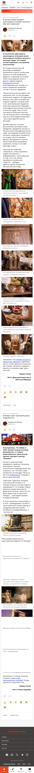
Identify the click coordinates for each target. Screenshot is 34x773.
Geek (18, 764)
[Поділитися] (10, 36)
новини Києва (7, 405)
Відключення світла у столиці (21, 11)
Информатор (8, 83)
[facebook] (7, 755)
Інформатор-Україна (9, 764)
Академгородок (14, 715)
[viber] (27, 755)
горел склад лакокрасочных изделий (13, 679)
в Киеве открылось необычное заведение (17, 360)
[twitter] (17, 755)
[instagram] (12, 755)
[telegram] (22, 755)
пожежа (5, 715)
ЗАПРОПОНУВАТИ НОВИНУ (17, 732)
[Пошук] (27, 2)
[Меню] (31, 2)
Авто (29, 764)
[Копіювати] (14, 36)
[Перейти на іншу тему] (23, 2)
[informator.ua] (4, 2)
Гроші (24, 764)
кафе (15, 405)
